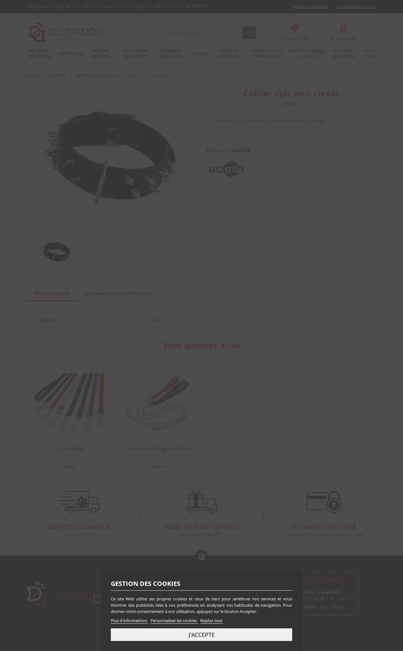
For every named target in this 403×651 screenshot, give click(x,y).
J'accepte (202, 634)
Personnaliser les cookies (174, 620)
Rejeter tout (211, 620)
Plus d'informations (129, 620)
